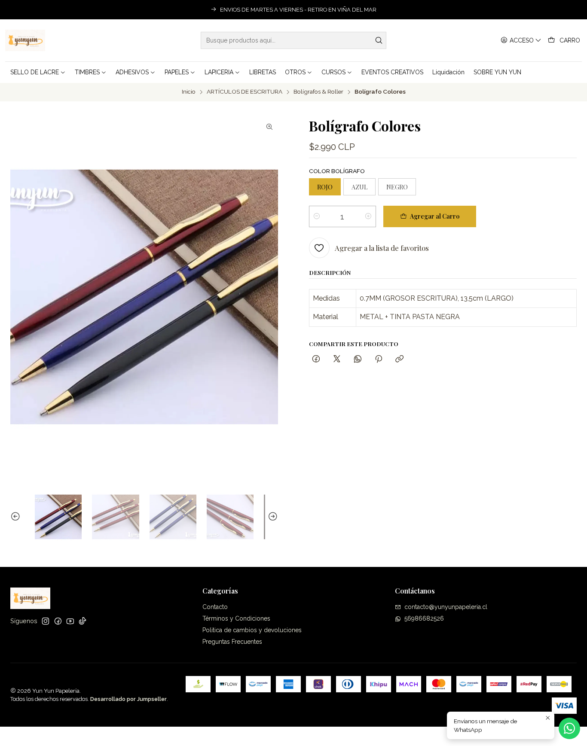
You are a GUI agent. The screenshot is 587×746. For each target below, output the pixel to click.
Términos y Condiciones (236, 618)
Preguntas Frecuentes (232, 641)
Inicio (189, 92)
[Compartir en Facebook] (316, 359)
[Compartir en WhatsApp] (358, 359)
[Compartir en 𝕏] (337, 359)
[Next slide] (271, 517)
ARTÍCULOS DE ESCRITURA (244, 92)
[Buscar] (379, 40)
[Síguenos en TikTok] (82, 621)
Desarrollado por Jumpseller (128, 699)
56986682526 (424, 618)
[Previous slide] (16, 517)
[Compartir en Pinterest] (378, 359)
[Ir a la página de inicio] (25, 40)
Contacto (215, 606)
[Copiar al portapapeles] (399, 359)
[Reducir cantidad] (316, 216)
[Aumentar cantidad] (368, 216)
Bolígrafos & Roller (318, 92)
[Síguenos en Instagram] (45, 621)
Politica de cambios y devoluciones (252, 630)
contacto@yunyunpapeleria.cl (445, 606)
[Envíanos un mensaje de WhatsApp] (569, 728)
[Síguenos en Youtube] (70, 621)
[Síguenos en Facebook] (58, 621)
